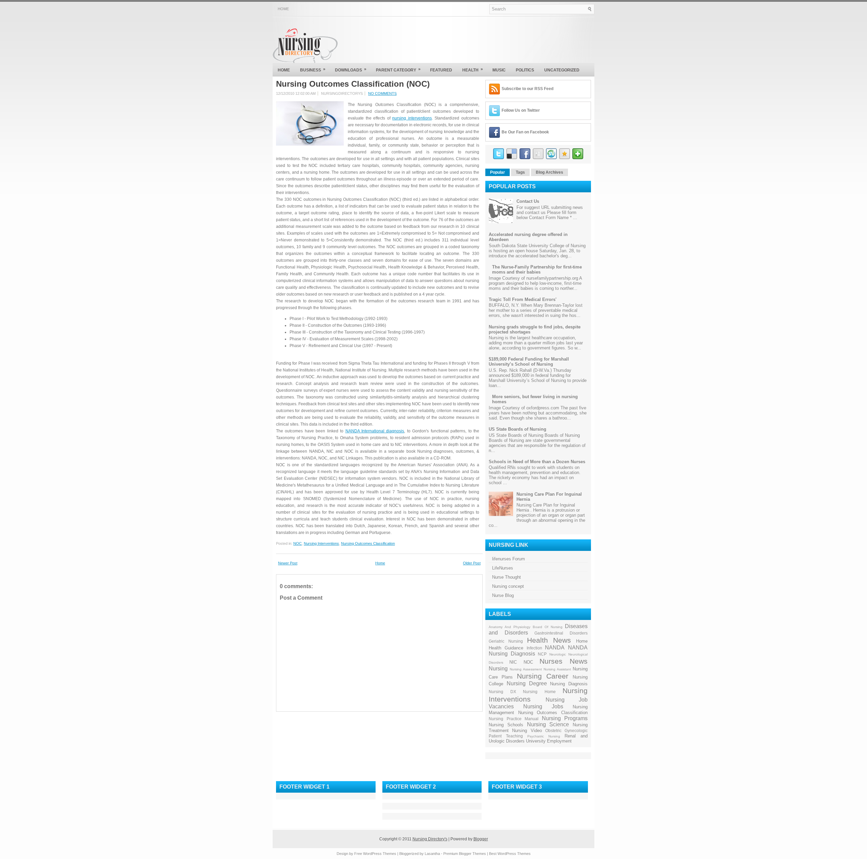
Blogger (480, 839)
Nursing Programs (565, 718)
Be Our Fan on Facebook (525, 132)
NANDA (555, 647)
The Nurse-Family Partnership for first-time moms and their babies (537, 269)
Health (472, 69)
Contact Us (527, 201)
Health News (549, 640)
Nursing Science (548, 724)
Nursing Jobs (543, 706)
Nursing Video (527, 730)
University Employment (549, 741)
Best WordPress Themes (510, 854)
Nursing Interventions (321, 543)
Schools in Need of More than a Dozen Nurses (537, 461)
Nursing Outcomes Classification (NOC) (353, 84)
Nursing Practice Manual (513, 718)
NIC (513, 662)
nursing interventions (412, 118)
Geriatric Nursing (506, 641)
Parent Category (398, 69)
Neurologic (557, 654)
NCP (542, 654)
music (499, 70)
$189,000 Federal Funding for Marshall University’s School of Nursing (529, 362)
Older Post (472, 563)
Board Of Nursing (548, 627)
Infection (534, 648)
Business (312, 69)
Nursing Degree (527, 683)
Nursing (498, 668)
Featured (441, 70)
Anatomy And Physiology (509, 627)
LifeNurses (502, 568)
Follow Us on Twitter (521, 110)
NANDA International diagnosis (374, 431)
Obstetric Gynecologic (566, 730)
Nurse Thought (506, 577)
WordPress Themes (379, 854)
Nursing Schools (506, 724)
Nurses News (564, 661)
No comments (382, 93)
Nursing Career (542, 676)
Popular (497, 172)
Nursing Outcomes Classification (368, 543)
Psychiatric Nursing (543, 736)
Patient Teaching (506, 736)
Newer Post (287, 563)
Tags (520, 172)
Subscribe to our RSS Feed (527, 88)
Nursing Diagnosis (569, 683)
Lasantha (432, 854)
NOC (297, 543)
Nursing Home (539, 691)
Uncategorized (561, 70)
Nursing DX (502, 691)
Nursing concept (508, 586)
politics (525, 70)
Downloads (350, 69)
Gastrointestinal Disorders (561, 633)
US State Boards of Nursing (517, 429)
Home (283, 9)
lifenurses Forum (508, 558)
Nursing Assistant (557, 669)
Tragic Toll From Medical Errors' (522, 299)
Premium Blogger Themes (464, 854)
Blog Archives (549, 172)
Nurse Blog (503, 595)
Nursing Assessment (526, 669)
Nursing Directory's (430, 839)
